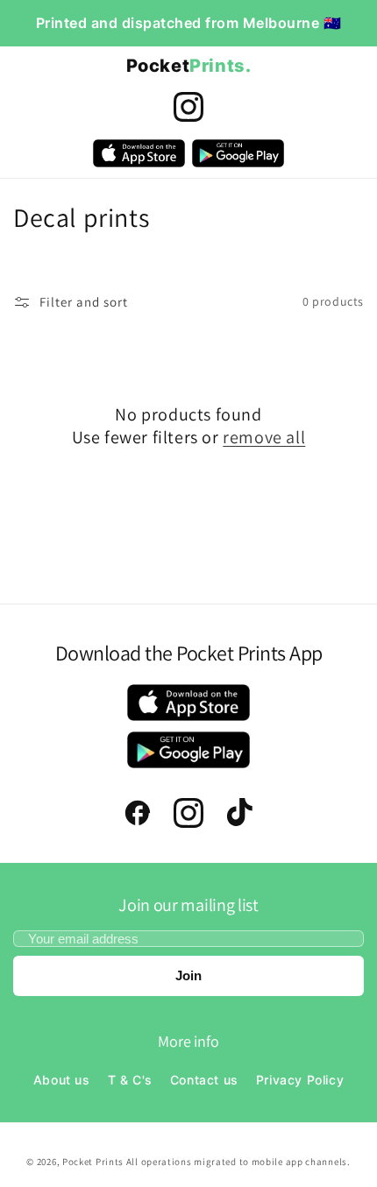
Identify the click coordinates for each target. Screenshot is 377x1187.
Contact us (204, 1079)
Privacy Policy (300, 1079)
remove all (264, 437)
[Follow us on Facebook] (138, 813)
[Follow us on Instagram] (188, 107)
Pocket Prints (94, 1161)
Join (188, 975)
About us (61, 1079)
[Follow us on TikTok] (239, 813)
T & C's (130, 1079)
